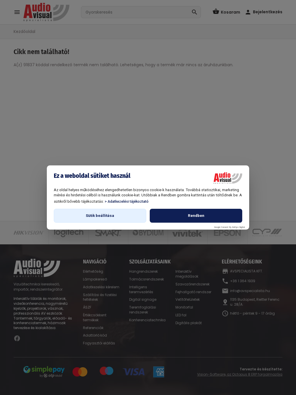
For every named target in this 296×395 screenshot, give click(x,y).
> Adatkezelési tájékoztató (127, 201)
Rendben (196, 215)
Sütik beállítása (100, 215)
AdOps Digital (238, 227)
